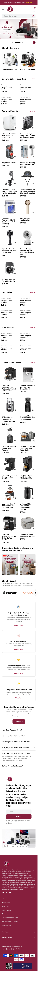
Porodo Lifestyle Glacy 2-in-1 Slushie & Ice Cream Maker (27, 135)
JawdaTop (8, 946)
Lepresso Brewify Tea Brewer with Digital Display (9, 506)
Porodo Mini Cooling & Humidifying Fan (27, 163)
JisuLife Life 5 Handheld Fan (25, 219)
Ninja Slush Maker (9, 163)
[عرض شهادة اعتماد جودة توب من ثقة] (22, 966)
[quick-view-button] (15, 127)
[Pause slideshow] (34, 42)
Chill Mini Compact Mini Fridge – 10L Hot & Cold (9, 135)
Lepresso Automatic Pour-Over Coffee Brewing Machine (8, 418)
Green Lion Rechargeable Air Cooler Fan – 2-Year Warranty (9, 221)
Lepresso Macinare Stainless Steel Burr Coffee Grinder (27, 418)
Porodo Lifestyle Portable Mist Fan (8, 280)
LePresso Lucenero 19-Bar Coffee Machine (9, 477)
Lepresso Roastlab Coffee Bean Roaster (9, 448)
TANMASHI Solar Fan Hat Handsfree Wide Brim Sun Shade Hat (27, 191)
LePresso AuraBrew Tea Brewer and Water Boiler (27, 448)
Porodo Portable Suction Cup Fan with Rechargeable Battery (27, 251)
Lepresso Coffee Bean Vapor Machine (28, 535)
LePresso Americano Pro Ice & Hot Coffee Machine (9, 537)
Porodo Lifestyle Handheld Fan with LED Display (9, 250)
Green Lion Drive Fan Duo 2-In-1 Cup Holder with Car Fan (9, 191)
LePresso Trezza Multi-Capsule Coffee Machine (26, 477)
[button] (3, 9)
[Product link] (10, 123)
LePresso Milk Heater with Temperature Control (25, 506)
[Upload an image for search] (33, 16)
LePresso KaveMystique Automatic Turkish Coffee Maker (9, 388)
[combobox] (19, 16)
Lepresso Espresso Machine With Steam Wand (27, 387)
